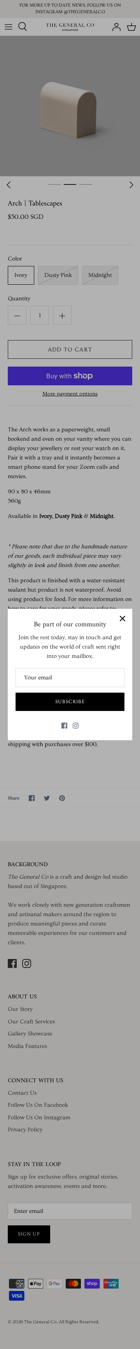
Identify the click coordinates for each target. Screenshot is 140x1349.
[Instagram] (76, 726)
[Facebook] (64, 726)
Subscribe (69, 701)
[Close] (122, 618)
